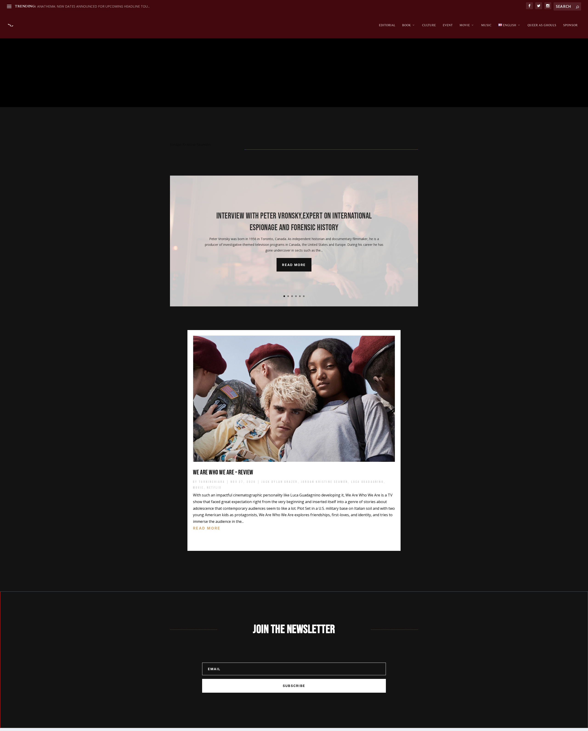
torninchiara (212, 482)
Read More (294, 265)
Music (486, 25)
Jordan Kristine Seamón (324, 482)
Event (448, 25)
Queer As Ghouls (542, 25)
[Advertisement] (294, 73)
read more (206, 528)
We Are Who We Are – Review (223, 472)
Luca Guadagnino (367, 482)
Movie (465, 25)
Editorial (387, 25)
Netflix (214, 488)
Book (406, 25)
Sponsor (570, 25)
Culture (429, 25)
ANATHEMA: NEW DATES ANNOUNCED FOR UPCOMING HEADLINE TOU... (93, 6)
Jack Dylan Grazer (279, 482)
